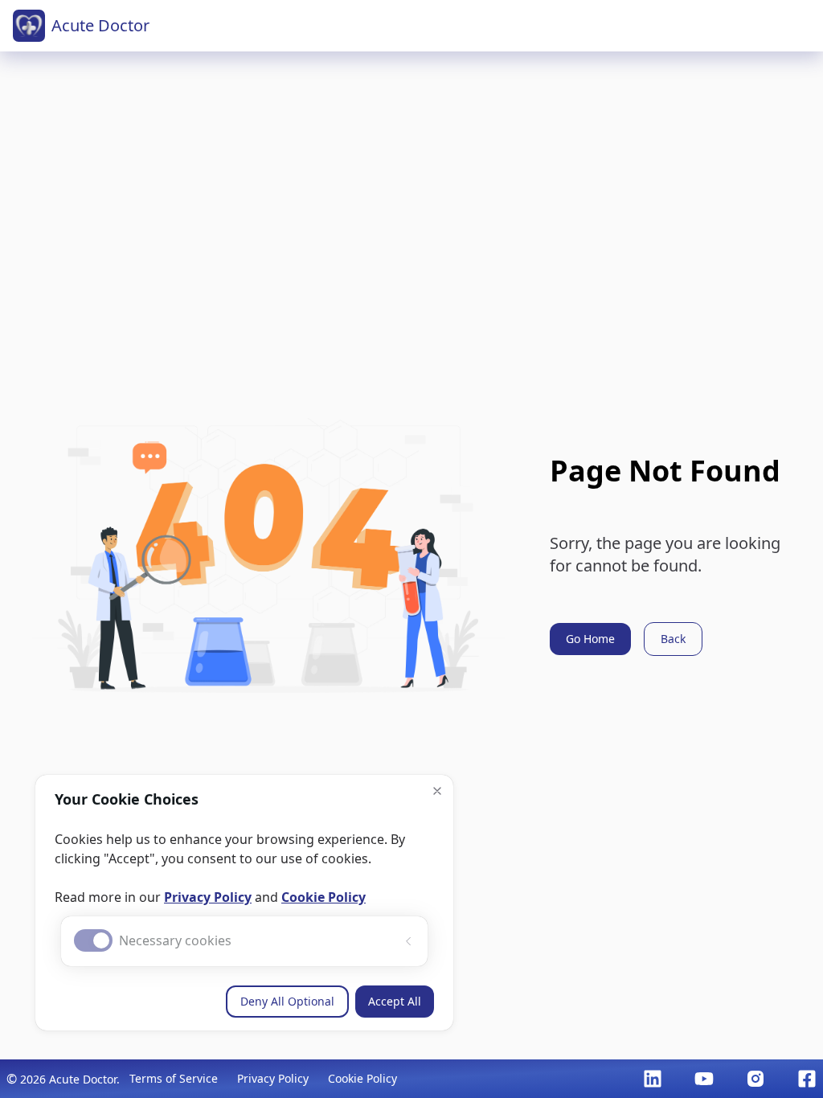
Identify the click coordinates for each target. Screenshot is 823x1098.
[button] (437, 791)
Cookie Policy (323, 897)
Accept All (394, 1001)
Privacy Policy (208, 897)
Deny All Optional (287, 1001)
